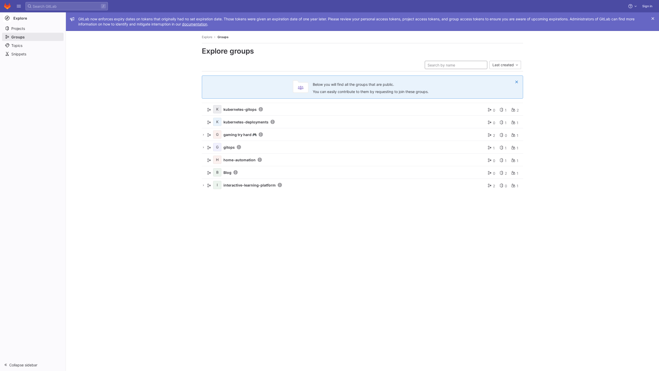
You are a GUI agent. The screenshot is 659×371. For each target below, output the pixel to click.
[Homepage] (7, 6)
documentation (194, 24)
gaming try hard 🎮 (240, 134)
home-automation (239, 160)
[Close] (653, 18)
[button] (19, 6)
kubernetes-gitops (240, 109)
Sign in (647, 6)
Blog (227, 172)
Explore (207, 37)
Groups (223, 37)
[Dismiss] (517, 82)
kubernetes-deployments (245, 122)
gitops (229, 147)
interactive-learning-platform (249, 185)
